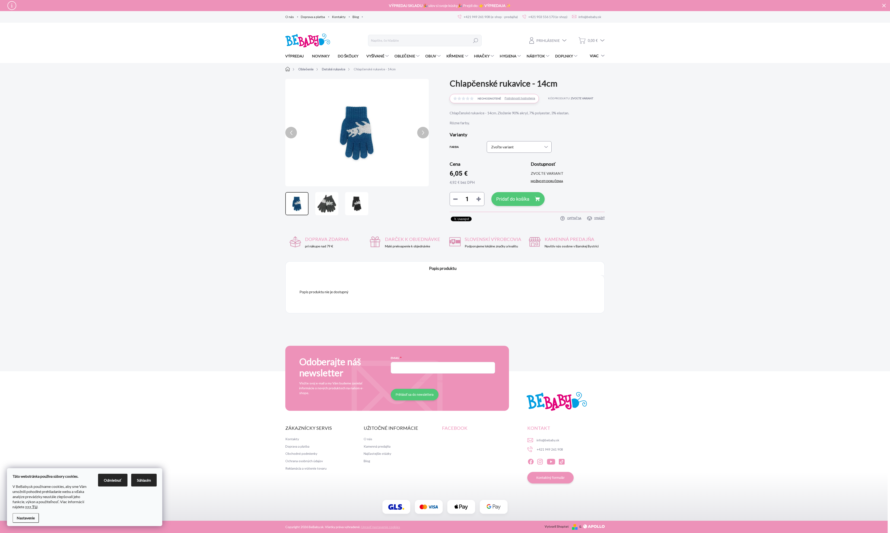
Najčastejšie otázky (377, 453)
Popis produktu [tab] (443, 268)
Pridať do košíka (512, 199)
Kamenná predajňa (377, 446)
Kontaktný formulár (550, 478)
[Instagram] (540, 460)
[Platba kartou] (429, 507)
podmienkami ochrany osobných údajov (460, 381)
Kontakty (339, 17)
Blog (356, 17)
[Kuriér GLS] (396, 507)
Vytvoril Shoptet (557, 526)
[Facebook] (530, 460)
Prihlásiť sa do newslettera (415, 394)
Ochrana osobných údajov (304, 461)
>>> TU (31, 507)
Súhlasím (144, 480)
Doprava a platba (313, 17)
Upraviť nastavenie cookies (380, 527)
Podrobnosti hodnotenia (520, 98)
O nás (289, 17)
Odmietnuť (113, 480)
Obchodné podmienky (301, 453)
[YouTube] (551, 460)
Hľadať (476, 40)
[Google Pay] (493, 507)
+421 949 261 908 (550, 449)
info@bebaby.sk (548, 440)
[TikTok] (561, 460)
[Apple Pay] (461, 507)
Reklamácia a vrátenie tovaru (306, 468)
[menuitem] (296, 56)
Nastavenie (26, 518)
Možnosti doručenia (547, 181)
